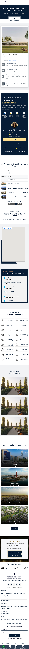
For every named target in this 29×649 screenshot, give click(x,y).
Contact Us (25, 619)
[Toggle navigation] (27, 2)
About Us (13, 619)
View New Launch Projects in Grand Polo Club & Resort (16, 71)
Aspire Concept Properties (14, 643)
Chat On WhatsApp (15, 143)
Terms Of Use (19, 587)
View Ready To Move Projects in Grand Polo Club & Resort (16, 84)
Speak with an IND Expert (14, 555)
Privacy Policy (13, 587)
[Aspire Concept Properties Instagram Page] (14, 584)
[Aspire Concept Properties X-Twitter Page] (11, 584)
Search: (7, 173)
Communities (10, 13)
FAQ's (8, 619)
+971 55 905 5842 (6, 596)
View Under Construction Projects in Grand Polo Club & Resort (16, 77)
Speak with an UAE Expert (14, 552)
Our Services (19, 619)
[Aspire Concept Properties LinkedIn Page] (17, 584)
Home (5, 13)
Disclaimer (8, 587)
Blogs (5, 619)
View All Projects (12, 60)
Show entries (14, 171)
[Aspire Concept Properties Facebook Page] (8, 584)
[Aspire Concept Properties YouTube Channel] (20, 584)
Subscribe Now (14, 635)
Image (3, 176)
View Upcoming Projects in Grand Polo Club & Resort (16, 65)
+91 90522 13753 (6, 610)
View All (14, 529)
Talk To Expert (14, 139)
